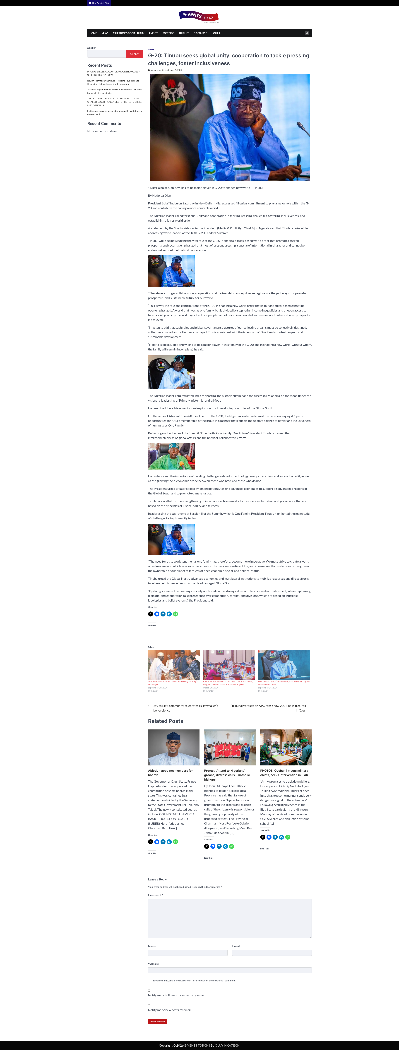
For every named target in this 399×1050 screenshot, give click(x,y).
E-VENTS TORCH (196, 1045)
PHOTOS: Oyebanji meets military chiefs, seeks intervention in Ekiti (284, 773)
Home (93, 33)
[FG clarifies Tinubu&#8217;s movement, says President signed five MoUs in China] (284, 665)
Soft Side (168, 33)
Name (152, 946)
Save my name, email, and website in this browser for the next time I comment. (194, 980)
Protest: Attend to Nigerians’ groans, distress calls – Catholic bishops (227, 775)
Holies (216, 33)
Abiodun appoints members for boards (171, 773)
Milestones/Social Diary (128, 33)
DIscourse (200, 33)
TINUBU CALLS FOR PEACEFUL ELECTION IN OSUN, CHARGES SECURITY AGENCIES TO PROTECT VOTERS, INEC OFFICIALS (114, 102)
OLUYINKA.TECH (227, 1045)
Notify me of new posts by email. (169, 1010)
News (104, 33)
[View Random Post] (308, 3)
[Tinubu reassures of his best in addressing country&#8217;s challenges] (174, 665)
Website (153, 963)
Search (91, 47)
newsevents (156, 70)
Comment (155, 895)
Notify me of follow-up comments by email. (176, 995)
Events (153, 33)
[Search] (307, 33)
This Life (184, 33)
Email (236, 946)
